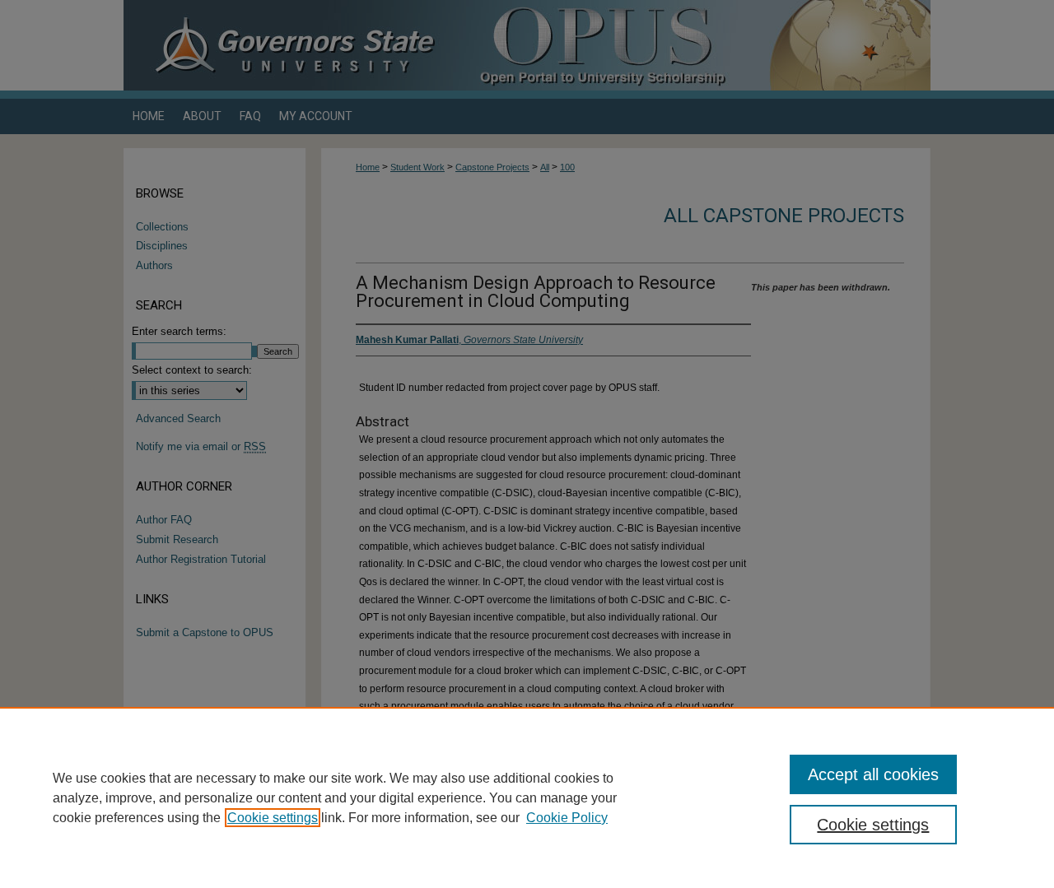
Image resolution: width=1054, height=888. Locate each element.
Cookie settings (272, 818)
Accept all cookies (873, 774)
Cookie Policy (567, 818)
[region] (527, 797)
